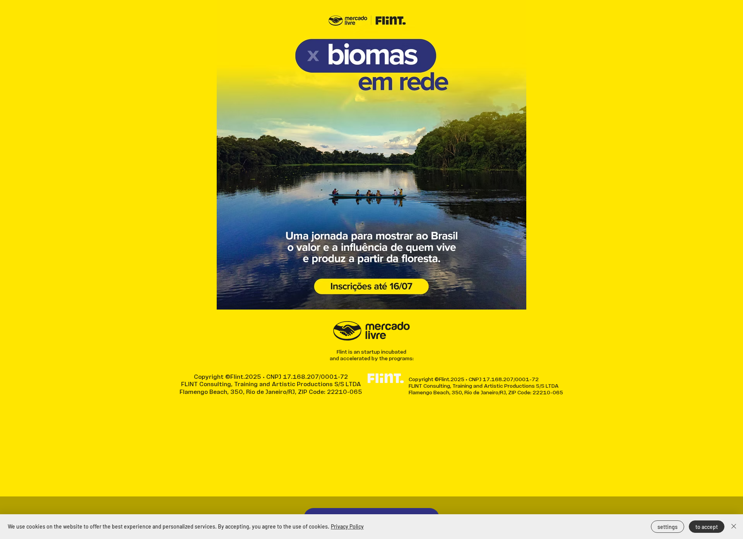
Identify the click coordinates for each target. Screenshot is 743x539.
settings (667, 527)
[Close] (733, 526)
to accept (706, 527)
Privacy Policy (347, 526)
